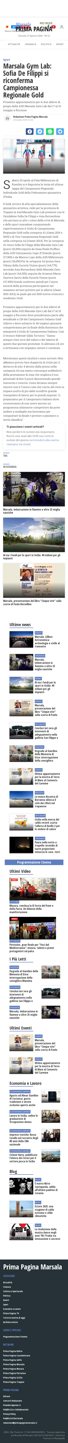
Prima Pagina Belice (12, 1351)
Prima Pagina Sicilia (12, 1377)
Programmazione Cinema (15, 1336)
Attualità (14, 44)
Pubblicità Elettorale (13, 1418)
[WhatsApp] (50, 131)
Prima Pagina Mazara (13, 1368)
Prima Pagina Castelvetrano (16, 1355)
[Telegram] (60, 131)
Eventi (6, 1300)
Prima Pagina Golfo (12, 1359)
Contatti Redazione (12, 1400)
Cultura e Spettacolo (13, 1291)
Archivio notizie (10, 1322)
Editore (6, 1396)
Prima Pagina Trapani (13, 1381)
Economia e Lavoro (12, 1308)
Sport (60, 44)
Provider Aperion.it (12, 1405)
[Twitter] (40, 131)
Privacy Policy (9, 1413)
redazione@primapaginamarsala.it (20, 1422)
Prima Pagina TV (11, 1313)
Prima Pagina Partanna (14, 1373)
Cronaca (30, 44)
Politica (46, 44)
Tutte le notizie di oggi (14, 1317)
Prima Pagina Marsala (14, 1364)
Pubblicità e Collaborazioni (15, 1409)
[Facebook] (30, 131)
